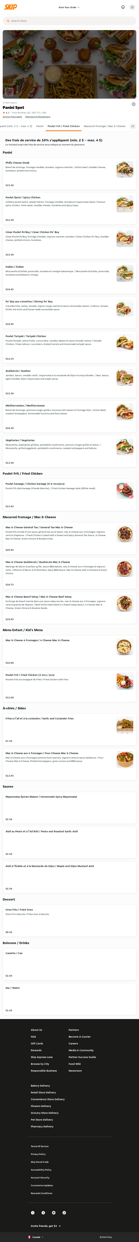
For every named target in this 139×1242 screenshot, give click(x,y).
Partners (74, 1030)
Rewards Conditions (41, 1193)
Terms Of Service (40, 1146)
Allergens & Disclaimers (37, 116)
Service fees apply (12, 116)
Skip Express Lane (42, 1057)
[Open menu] (132, 7)
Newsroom (75, 1070)
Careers (73, 1043)
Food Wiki (75, 1064)
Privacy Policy (38, 1154)
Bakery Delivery (40, 1085)
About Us (36, 1030)
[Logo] (11, 7)
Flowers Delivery (41, 1106)
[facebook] (44, 1216)
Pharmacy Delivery (42, 1126)
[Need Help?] (123, 7)
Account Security (40, 1177)
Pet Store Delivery (42, 1119)
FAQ (33, 1036)
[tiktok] (65, 1216)
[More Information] (133, 104)
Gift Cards (37, 1043)
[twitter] (34, 1216)
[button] (40, 126)
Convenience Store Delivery (48, 1099)
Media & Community (81, 1050)
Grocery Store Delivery (44, 1113)
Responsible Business (44, 1070)
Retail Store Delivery (43, 1092)
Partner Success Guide (82, 1057)
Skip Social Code (40, 1161)
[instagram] (55, 1216)
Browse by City (40, 1064)
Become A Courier (80, 1036)
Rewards (36, 1050)
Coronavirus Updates (42, 1185)
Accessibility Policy (41, 1169)
